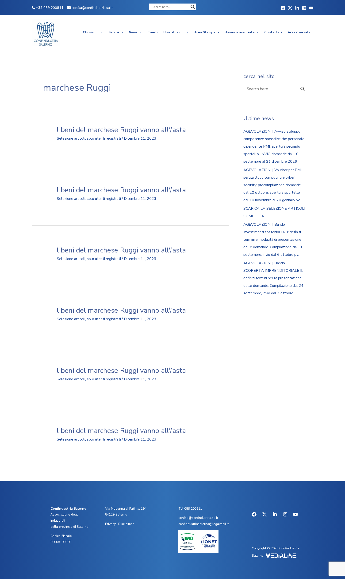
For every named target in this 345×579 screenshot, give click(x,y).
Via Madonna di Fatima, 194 (125, 508)
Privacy (110, 524)
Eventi (153, 32)
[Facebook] (283, 8)
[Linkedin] (297, 8)
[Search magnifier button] (192, 7)
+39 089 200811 (49, 7)
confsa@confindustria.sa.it (92, 7)
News (133, 32)
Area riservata (299, 32)
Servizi (113, 32)
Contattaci (273, 32)
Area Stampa (204, 32)
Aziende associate (239, 32)
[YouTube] (311, 8)
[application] (101, 32)
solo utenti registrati (104, 138)
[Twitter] (290, 8)
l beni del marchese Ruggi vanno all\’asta (121, 130)
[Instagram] (304, 8)
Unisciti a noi (173, 32)
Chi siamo (91, 32)
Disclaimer (126, 524)
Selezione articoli (71, 138)
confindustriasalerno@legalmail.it (203, 524)
